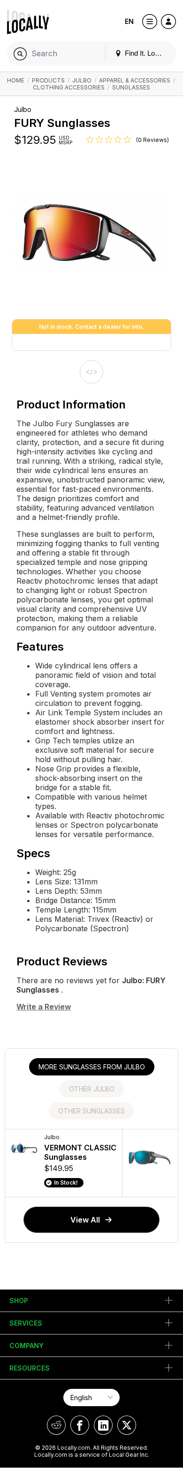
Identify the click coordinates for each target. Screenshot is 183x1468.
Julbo (82, 80)
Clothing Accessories (69, 87)
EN (129, 21)
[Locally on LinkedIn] (103, 1425)
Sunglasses (131, 87)
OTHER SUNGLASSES (91, 1111)
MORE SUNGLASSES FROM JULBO (91, 1067)
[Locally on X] (126, 1425)
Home (15, 80)
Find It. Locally (146, 53)
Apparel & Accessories (134, 80)
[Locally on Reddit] (56, 1425)
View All (85, 1219)
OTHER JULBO (91, 1089)
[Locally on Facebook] (79, 1425)
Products (48, 80)
